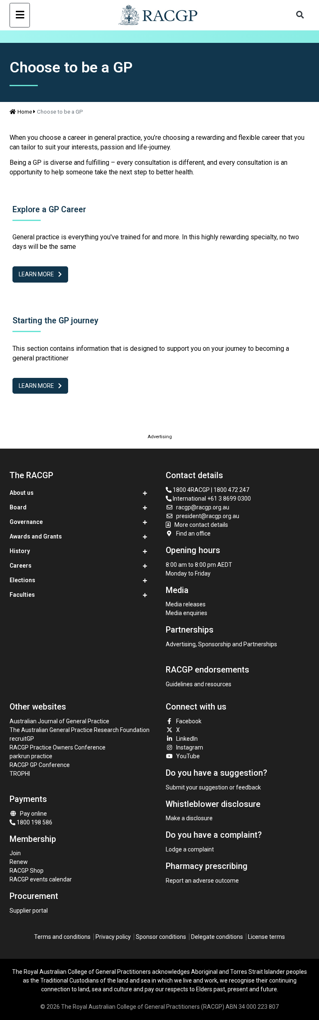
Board (18, 507)
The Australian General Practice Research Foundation (80, 730)
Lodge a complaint (190, 849)
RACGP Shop (27, 870)
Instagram (189, 747)
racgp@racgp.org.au (202, 507)
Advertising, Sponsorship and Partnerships (221, 644)
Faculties (22, 594)
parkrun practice (31, 756)
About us (22, 492)
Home (24, 112)
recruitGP (22, 738)
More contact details (201, 524)
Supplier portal (29, 910)
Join (15, 853)
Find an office (193, 533)
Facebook (188, 721)
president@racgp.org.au (207, 516)
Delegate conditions (217, 936)
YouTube (188, 756)
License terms (266, 936)
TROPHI (20, 773)
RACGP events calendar (41, 879)
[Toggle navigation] (20, 15)
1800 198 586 (33, 822)
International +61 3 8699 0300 (211, 498)
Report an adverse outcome (202, 880)
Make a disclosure (189, 818)
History (20, 551)
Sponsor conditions (161, 936)
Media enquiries (186, 613)
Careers (21, 565)
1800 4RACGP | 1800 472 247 (210, 489)
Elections (22, 580)
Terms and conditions (62, 936)
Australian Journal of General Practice (59, 721)
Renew (19, 862)
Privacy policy (113, 936)
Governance (26, 522)
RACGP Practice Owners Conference (58, 747)
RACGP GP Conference (40, 765)
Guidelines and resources (198, 684)
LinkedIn (187, 738)
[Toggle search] (300, 15)
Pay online (33, 813)
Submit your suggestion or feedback (213, 787)
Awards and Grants (36, 536)
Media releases (186, 604)
